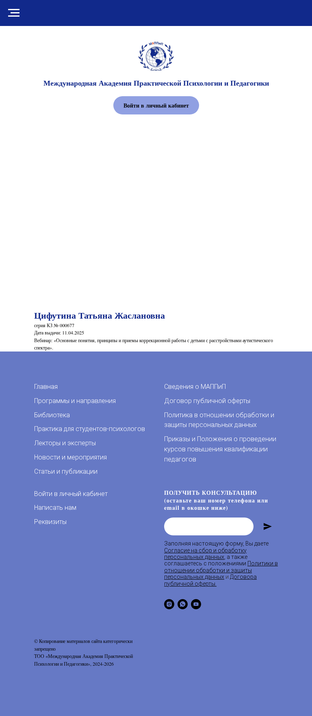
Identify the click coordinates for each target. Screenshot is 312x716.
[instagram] (169, 604)
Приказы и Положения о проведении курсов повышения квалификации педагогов (220, 449)
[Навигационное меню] (14, 13)
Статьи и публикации (66, 471)
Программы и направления (75, 401)
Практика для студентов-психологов (89, 429)
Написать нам (55, 507)
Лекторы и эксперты (65, 443)
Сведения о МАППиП (195, 386)
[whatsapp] (183, 604)
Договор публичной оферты (207, 401)
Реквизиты (50, 522)
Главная (46, 386)
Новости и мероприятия (70, 457)
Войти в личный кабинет (71, 494)
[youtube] (196, 604)
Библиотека (52, 415)
